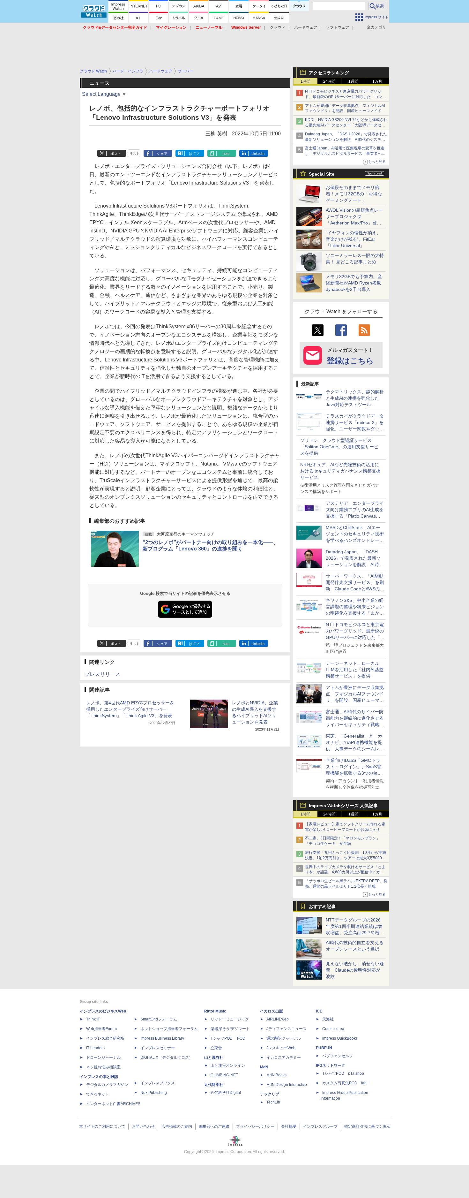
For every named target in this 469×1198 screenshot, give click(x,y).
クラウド (277, 27)
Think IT (93, 1019)
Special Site (321, 174)
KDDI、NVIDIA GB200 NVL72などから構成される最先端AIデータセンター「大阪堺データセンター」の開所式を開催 (346, 125)
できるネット (97, 1094)
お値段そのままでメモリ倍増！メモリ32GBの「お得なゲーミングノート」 (354, 194)
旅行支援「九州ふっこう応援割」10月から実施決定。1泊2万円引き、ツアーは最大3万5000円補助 (345, 858)
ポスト (116, 153)
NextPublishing (153, 1092)
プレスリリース (102, 674)
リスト (134, 153)
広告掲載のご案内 (176, 1126)
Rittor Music (215, 1011)
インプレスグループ (320, 1126)
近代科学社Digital (226, 1092)
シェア (162, 153)
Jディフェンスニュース (286, 1029)
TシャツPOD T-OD (228, 1038)
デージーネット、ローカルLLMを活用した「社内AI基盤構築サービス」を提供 (354, 670)
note (226, 153)
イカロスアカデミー (283, 1057)
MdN (264, 1067)
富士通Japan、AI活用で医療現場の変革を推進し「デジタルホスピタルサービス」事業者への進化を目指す (345, 153)
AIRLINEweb (277, 1019)
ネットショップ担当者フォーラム (169, 1029)
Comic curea (333, 1029)
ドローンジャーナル (103, 1057)
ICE (319, 1011)
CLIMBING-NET (224, 1075)
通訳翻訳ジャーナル (283, 1038)
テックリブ (269, 1094)
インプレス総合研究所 (105, 1038)
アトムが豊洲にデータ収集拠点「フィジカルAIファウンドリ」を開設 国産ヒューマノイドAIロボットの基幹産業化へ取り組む (345, 111)
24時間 (329, 81)
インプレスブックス (157, 1083)
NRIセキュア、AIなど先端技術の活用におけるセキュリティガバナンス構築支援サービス (340, 471)
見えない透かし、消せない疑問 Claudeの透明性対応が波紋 (355, 970)
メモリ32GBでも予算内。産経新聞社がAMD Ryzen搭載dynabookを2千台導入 (354, 283)
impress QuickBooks (340, 1038)
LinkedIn (257, 153)
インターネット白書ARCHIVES (113, 1104)
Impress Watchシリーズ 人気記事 (343, 805)
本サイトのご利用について (102, 1126)
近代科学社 (213, 1084)
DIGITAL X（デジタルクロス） (166, 1057)
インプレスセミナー (157, 1048)
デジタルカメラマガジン (107, 1084)
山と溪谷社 (213, 1057)
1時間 (305, 81)
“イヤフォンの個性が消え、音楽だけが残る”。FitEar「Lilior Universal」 (353, 239)
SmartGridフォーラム (158, 1019)
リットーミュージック (230, 1019)
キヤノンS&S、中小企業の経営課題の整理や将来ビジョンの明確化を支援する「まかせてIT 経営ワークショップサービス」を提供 (355, 613)
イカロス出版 (271, 1011)
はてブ (194, 153)
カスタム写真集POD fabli (345, 1083)
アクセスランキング (329, 72)
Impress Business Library (162, 1038)
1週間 (353, 81)
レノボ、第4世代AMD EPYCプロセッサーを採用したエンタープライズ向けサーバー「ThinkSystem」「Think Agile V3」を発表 (130, 709)
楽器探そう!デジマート (230, 1029)
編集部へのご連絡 (214, 1126)
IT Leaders (95, 1048)
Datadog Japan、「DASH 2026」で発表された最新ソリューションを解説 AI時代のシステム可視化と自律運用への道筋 (346, 139)
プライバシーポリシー (255, 1126)
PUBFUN (324, 1048)
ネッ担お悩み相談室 (103, 1067)
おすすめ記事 (322, 906)
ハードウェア (305, 27)
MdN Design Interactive (286, 1084)
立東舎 (216, 1048)
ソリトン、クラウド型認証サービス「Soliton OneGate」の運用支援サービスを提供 (339, 447)
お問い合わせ (143, 1126)
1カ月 (377, 81)
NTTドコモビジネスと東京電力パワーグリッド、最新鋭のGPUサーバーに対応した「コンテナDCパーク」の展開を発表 (345, 96)
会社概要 (288, 1126)
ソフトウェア (337, 27)
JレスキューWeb (280, 1048)
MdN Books (276, 1075)
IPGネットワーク (330, 1065)
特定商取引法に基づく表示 (367, 1126)
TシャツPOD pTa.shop (343, 1073)
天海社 (328, 1019)
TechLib (273, 1102)
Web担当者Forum (101, 1029)
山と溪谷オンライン (228, 1065)
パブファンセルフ (337, 1056)
